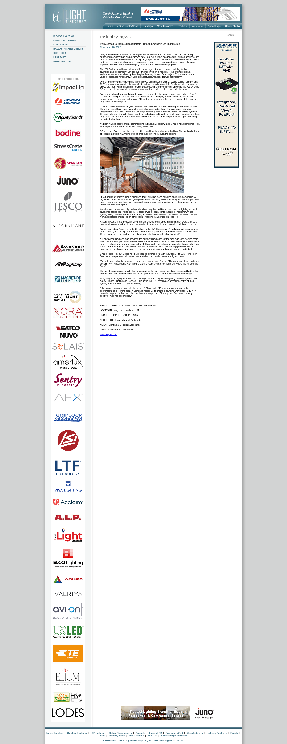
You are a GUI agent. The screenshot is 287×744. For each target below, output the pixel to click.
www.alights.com (108, 334)
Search (230, 35)
